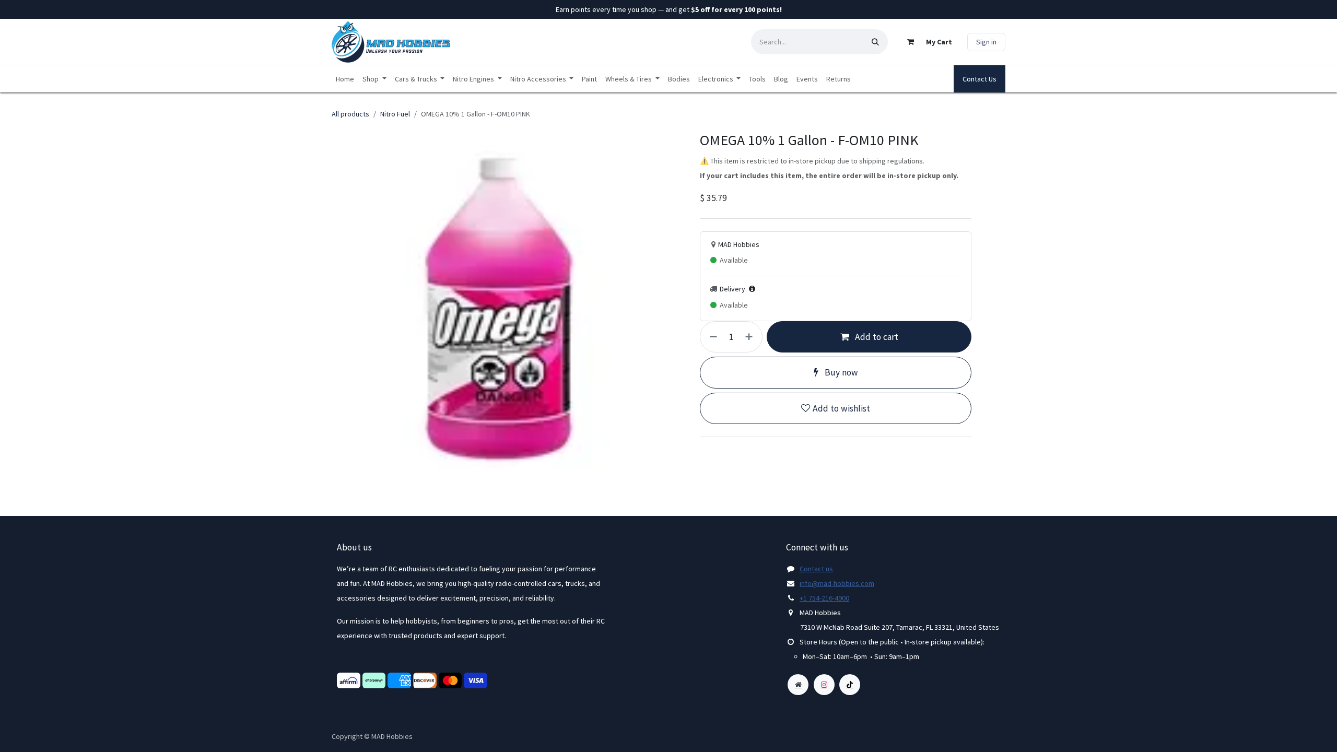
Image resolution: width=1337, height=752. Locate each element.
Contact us (816, 568)
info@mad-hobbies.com (837, 583)
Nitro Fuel (395, 114)
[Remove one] (711, 337)
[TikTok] (849, 684)
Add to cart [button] (875, 337)
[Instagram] (824, 684)
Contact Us (979, 79)
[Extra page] (798, 684)
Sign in (986, 41)
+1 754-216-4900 (824, 598)
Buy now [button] (840, 372)
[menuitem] (345, 78)
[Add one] (751, 337)
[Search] (875, 41)
